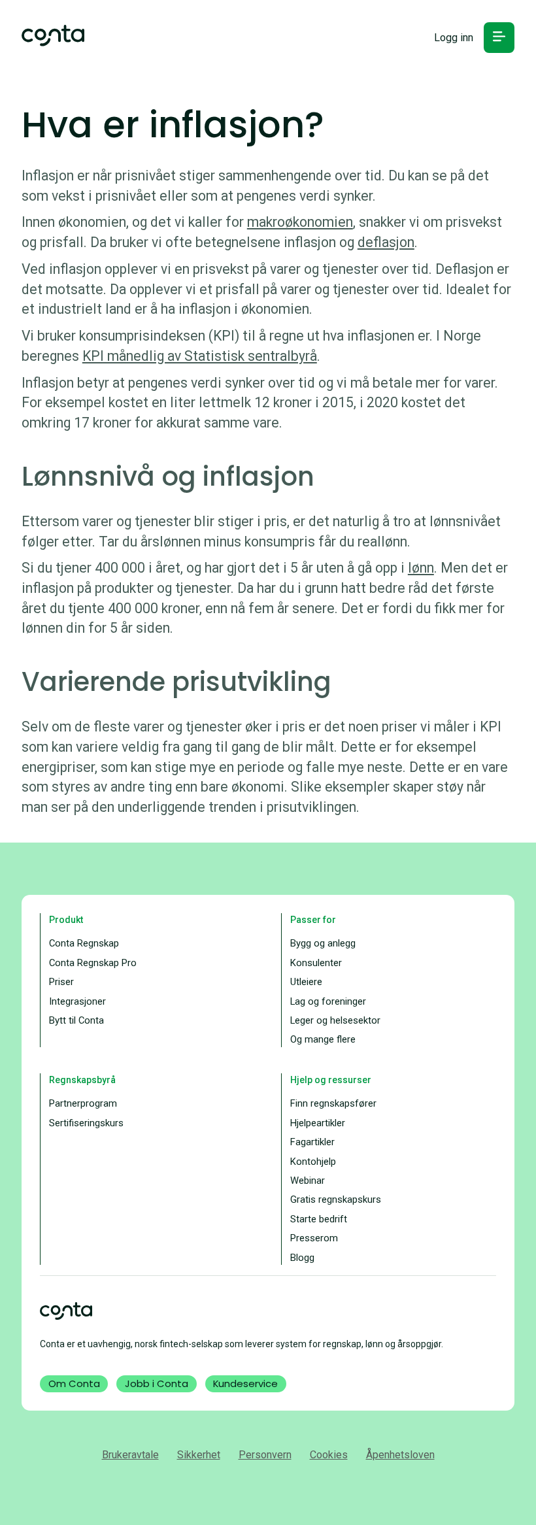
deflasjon (386, 242)
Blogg (302, 1258)
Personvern (265, 1455)
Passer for (313, 919)
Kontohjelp (313, 1161)
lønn (421, 568)
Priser (61, 982)
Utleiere (306, 982)
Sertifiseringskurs (86, 1123)
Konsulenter (316, 963)
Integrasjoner (77, 1001)
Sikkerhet (198, 1455)
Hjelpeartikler (317, 1123)
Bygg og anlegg (323, 943)
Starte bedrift (318, 1219)
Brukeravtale (130, 1455)
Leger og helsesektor (335, 1020)
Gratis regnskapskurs (335, 1199)
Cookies (329, 1455)
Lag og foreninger (328, 1001)
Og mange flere (323, 1039)
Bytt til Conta (76, 1020)
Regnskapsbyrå (82, 1080)
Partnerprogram (83, 1103)
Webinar (307, 1180)
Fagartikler (312, 1142)
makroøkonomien (300, 222)
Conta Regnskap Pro (93, 963)
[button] (499, 37)
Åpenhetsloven (400, 1455)
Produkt (66, 919)
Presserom (314, 1238)
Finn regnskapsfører (333, 1103)
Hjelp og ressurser (330, 1080)
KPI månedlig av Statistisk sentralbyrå (199, 356)
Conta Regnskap (84, 943)
